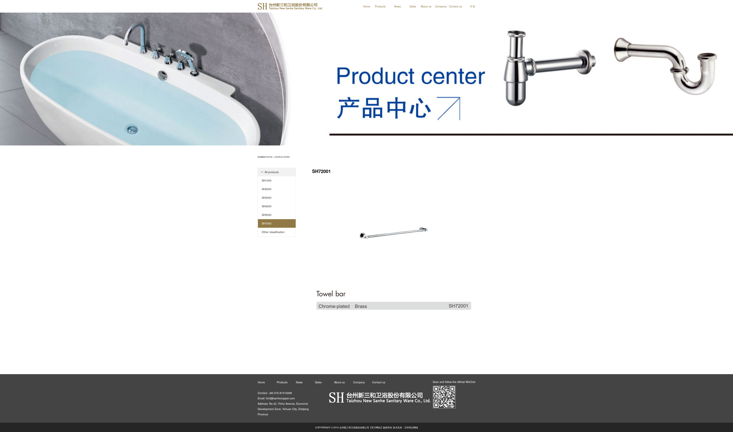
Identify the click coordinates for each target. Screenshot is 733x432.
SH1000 (266, 180)
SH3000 (266, 197)
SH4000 (266, 206)
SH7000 (266, 223)
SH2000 (266, 189)
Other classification (273, 232)
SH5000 (266, 215)
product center (282, 156)
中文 (472, 6)
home (269, 156)
